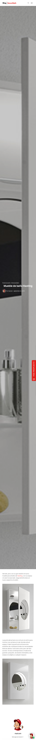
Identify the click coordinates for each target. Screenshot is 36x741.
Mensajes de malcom (17, 737)
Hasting (19, 576)
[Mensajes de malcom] (4, 291)
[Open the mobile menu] (32, 3)
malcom (10, 291)
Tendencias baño (6, 283)
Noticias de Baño (15, 283)
